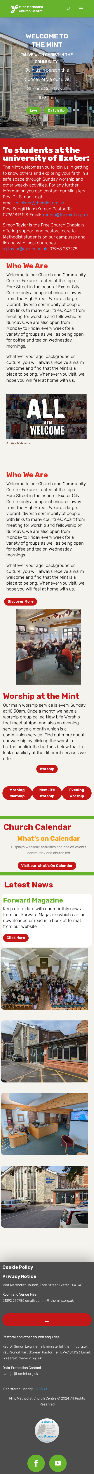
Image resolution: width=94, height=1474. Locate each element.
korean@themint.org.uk (65, 214)
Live (33, 110)
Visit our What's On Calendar (47, 866)
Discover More (20, 601)
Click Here (16, 938)
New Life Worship (47, 793)
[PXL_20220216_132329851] (44, 1226)
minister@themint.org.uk (40, 202)
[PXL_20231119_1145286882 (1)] (44, 1008)
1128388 (40, 1389)
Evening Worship (76, 793)
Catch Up (56, 110)
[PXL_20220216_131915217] (44, 1154)
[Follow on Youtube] (58, 1463)
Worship (47, 769)
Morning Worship (17, 793)
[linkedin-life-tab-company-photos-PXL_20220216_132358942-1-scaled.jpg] (44, 1081)
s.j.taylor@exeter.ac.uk (25, 248)
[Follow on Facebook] (36, 1463)
